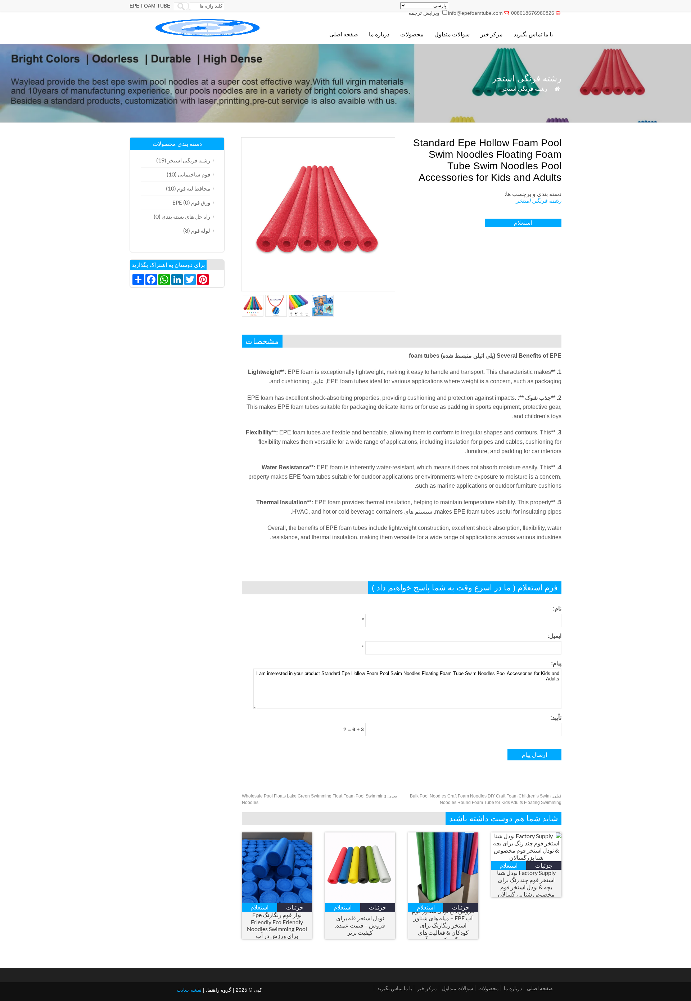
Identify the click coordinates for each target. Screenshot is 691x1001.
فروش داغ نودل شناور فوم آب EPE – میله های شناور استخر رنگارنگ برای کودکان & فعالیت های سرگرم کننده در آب (443, 925)
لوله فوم (200, 230)
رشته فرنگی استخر (524, 89)
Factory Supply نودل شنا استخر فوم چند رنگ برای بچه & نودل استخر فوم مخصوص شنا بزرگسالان (526, 883)
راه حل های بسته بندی (186, 216)
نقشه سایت (189, 990)
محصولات (412, 34)
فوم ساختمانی (194, 174)
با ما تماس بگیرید (533, 34)
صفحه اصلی (343, 34)
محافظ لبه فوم (193, 188)
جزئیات (294, 907)
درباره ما (379, 34)
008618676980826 (532, 13)
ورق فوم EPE (191, 202)
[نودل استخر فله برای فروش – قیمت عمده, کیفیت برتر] (360, 900)
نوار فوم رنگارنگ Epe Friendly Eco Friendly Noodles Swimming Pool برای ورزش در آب (277, 925)
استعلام (523, 223)
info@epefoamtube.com (475, 13)
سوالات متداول (452, 34)
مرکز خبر (491, 34)
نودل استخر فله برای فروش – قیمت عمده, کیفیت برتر (360, 925)
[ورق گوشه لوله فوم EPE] (208, 35)
